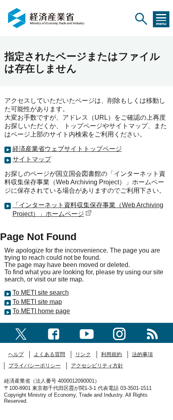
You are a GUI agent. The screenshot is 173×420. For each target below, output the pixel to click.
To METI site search (40, 292)
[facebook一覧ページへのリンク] (54, 332)
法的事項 (142, 354)
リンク (83, 354)
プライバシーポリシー (34, 366)
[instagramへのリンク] (119, 332)
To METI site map (37, 301)
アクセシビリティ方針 (97, 366)
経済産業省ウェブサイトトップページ (67, 148)
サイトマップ (31, 159)
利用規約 (111, 354)
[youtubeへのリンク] (87, 332)
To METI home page (41, 311)
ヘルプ (16, 354)
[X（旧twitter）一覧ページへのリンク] (21, 332)
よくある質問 (49, 354)
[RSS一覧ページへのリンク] (152, 332)
